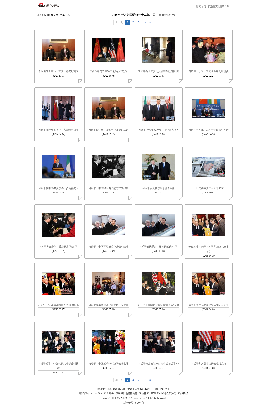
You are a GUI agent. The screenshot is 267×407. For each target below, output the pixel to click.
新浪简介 (84, 393)
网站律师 (144, 393)
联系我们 (121, 393)
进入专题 (42, 15)
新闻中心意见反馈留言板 (111, 388)
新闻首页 (201, 6)
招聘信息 (132, 393)
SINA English (158, 393)
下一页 (147, 22)
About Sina (96, 393)
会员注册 (171, 393)
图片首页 (53, 15)
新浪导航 (224, 6)
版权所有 (139, 402)
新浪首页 (213, 6)
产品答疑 (183, 393)
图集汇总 (65, 15)
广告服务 (109, 393)
